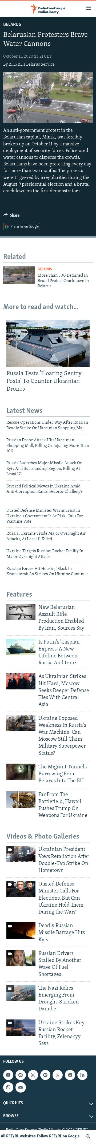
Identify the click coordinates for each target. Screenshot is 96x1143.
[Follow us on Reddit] (20, 1075)
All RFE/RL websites (18, 1136)
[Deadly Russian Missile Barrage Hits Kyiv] (20, 930)
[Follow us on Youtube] (8, 1075)
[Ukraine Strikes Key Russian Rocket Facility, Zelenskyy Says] (20, 1027)
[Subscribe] (20, 1087)
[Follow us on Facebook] (70, 1075)
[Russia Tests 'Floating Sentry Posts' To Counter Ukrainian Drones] (48, 343)
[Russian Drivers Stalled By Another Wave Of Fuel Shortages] (20, 958)
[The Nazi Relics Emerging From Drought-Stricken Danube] (20, 993)
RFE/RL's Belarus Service (32, 64)
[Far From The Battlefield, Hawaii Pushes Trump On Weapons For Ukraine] (20, 799)
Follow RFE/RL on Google (58, 1136)
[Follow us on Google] (45, 1075)
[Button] (11, 217)
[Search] (88, 1136)
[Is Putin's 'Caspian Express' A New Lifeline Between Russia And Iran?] (20, 647)
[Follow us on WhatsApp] (8, 1087)
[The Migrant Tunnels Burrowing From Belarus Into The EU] (20, 772)
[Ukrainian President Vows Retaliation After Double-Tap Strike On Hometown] (20, 854)
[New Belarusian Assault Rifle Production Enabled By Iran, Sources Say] (20, 612)
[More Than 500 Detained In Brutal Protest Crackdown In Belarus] (19, 275)
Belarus (12, 24)
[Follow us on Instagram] (33, 1075)
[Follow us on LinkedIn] (82, 1075)
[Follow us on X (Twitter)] (58, 1075)
